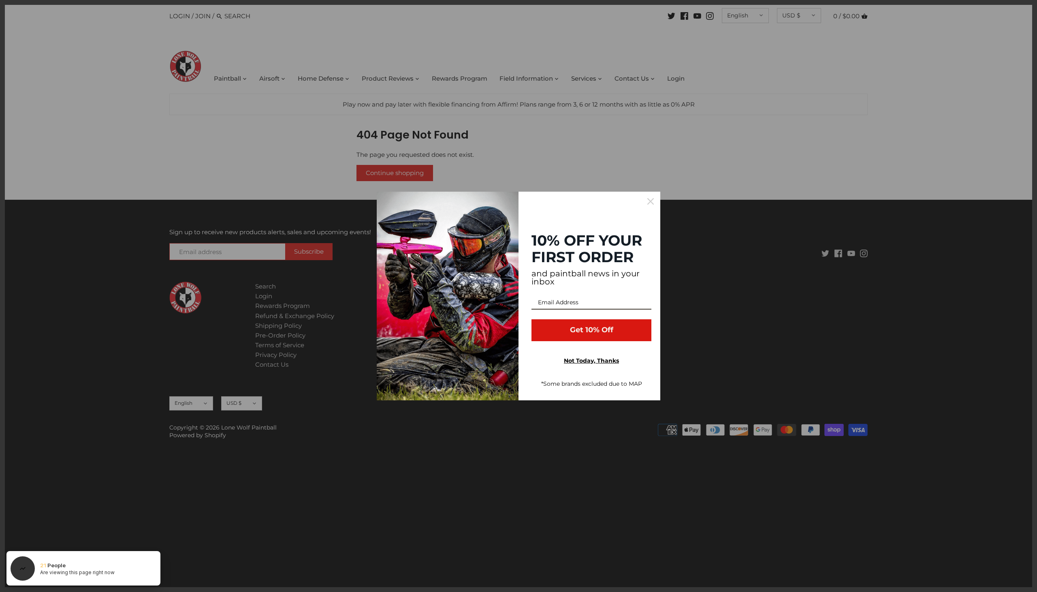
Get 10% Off (591, 329)
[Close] (650, 201)
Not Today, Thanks (591, 360)
